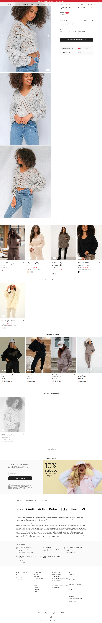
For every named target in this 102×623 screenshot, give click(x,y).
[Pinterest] (46, 613)
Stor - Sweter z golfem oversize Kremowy (8, 321)
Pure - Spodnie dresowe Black (34, 375)
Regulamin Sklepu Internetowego (60, 578)
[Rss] (62, 613)
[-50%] (63, 242)
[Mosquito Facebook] (38, 613)
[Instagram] (53, 613)
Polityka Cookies (56, 576)
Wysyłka (36, 574)
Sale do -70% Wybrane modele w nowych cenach (51, 1)
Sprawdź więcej (51, 458)
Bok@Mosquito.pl (73, 579)
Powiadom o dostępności (75, 39)
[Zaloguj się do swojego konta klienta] (85, 4)
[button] (88, 4)
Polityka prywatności (57, 574)
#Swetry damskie (31, 500)
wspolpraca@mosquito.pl (75, 584)
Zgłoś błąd (36, 587)
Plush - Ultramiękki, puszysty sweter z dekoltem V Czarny (83, 263)
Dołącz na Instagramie (47, 560)
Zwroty (35, 591)
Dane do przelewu (20, 579)
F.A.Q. (35, 580)
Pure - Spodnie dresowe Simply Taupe (85, 375)
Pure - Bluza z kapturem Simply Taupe (59, 375)
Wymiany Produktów (39, 578)
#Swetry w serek (44, 500)
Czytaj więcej (22, 562)
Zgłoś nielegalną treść (39, 589)
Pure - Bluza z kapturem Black (8, 375)
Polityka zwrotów (56, 580)
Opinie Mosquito (38, 584)
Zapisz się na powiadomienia (26, 552)
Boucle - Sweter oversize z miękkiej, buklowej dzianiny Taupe (58, 264)
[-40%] (38, 242)
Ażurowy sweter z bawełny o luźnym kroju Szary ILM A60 (8, 435)
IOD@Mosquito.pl (73, 589)
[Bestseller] (38, 355)
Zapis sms (36, 585)
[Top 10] (12, 355)
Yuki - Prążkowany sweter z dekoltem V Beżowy (33, 263)
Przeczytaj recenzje (70, 552)
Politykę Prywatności (21, 486)
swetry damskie (30, 517)
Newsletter (36, 576)
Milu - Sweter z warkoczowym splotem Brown (8, 263)
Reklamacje (37, 582)
